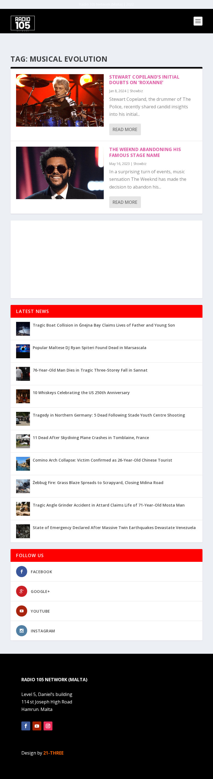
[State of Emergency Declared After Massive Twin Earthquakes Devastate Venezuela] (23, 531)
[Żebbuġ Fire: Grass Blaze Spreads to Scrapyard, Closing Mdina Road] (23, 486)
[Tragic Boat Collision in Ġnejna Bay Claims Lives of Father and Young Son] (23, 329)
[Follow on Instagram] (48, 726)
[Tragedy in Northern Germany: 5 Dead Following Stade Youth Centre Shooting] (23, 419)
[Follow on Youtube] (36, 726)
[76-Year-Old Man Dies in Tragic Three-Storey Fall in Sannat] (23, 374)
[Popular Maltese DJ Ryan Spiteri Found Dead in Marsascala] (23, 351)
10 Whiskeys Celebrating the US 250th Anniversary (81, 392)
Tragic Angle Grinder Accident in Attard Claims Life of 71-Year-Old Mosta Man (109, 505)
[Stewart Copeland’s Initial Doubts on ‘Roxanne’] (60, 100)
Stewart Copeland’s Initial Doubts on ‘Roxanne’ (144, 80)
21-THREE (53, 753)
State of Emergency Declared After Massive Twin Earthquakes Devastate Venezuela (114, 527)
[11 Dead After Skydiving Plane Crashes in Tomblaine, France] (23, 441)
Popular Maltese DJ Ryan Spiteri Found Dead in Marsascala (89, 347)
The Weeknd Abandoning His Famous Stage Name (145, 152)
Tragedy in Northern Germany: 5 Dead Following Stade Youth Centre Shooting (109, 415)
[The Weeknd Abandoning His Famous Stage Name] (60, 173)
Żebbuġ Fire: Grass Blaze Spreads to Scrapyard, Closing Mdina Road (98, 482)
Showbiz (136, 91)
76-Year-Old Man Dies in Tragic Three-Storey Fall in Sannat (90, 370)
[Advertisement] (106, 259)
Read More (125, 129)
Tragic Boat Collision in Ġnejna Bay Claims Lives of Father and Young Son (104, 325)
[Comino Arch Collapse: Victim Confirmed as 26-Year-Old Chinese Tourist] (23, 464)
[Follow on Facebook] (25, 726)
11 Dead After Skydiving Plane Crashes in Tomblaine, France (91, 437)
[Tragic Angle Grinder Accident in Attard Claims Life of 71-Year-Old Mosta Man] (23, 509)
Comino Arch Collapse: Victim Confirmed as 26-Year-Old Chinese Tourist (102, 460)
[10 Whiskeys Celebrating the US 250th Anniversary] (23, 396)
